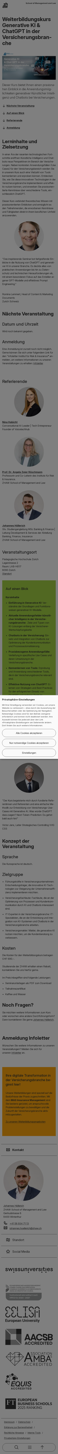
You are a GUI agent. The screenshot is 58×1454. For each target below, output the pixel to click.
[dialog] (29, 727)
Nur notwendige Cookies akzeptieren (29, 742)
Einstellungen (29, 752)
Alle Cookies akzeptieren (29, 733)
